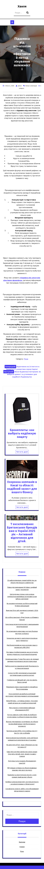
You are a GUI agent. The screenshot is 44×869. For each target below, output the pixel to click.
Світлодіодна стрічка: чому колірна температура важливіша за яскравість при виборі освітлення (22, 596)
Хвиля (22, 6)
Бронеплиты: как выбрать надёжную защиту (22, 433)
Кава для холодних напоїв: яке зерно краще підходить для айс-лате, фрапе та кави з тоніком (22, 754)
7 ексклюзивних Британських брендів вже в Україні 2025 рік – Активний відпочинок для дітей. (22, 532)
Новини (22, 847)
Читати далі (22, 452)
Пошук (27, 13)
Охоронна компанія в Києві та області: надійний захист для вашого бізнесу (22, 487)
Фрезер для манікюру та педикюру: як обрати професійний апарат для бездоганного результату (22, 724)
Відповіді (22, 842)
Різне (26, 359)
